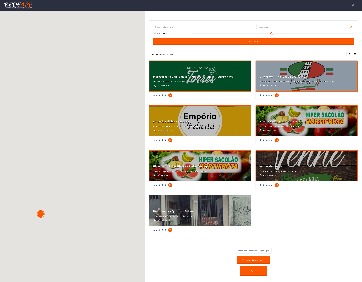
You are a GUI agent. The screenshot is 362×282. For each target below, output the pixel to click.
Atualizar (253, 41)
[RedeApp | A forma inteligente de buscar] (48, 5)
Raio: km (161, 33)
